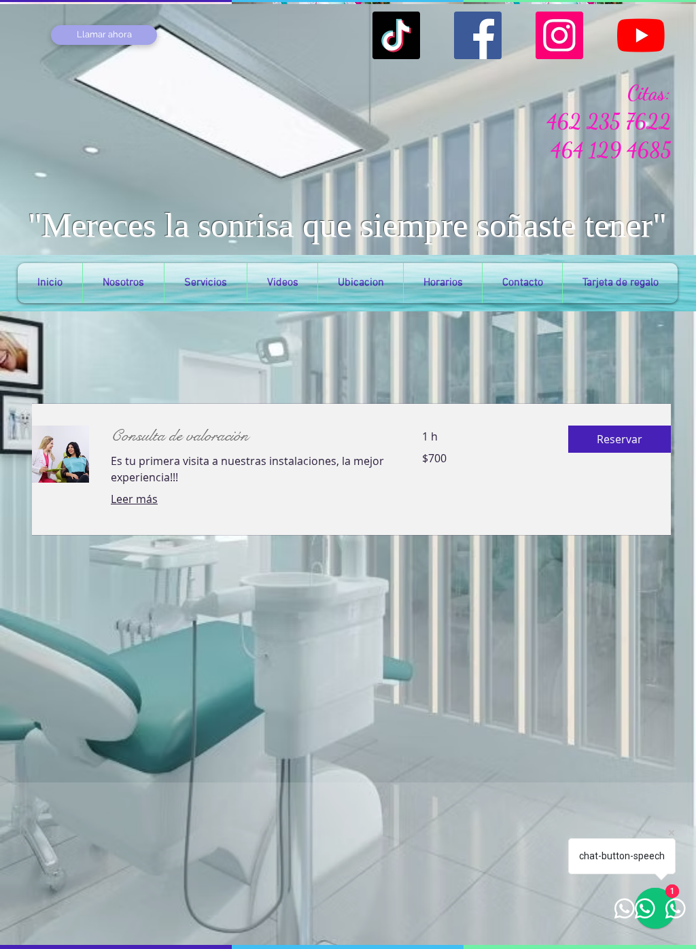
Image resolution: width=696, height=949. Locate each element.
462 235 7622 (608, 121)
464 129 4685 (611, 149)
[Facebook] (478, 35)
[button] (619, 439)
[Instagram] (559, 35)
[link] (250, 436)
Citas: (649, 92)
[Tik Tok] (396, 35)
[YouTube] (641, 35)
